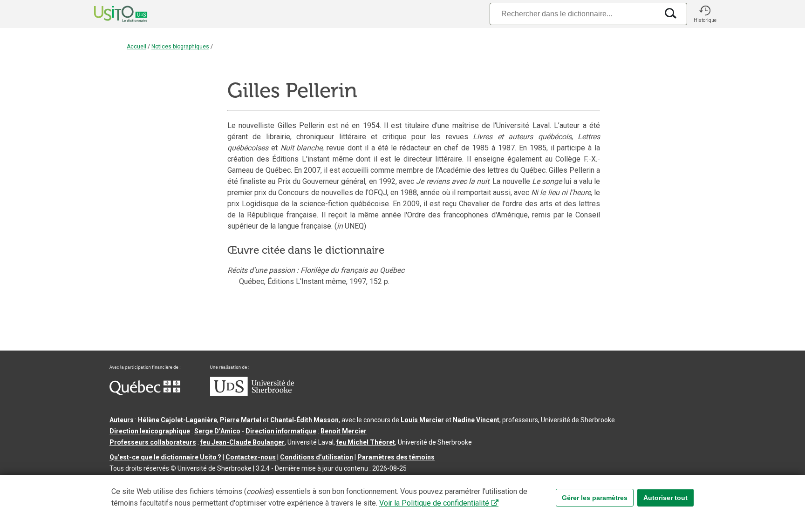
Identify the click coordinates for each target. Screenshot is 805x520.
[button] (705, 14)
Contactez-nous (250, 457)
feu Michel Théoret (365, 442)
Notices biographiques (180, 46)
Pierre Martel (240, 420)
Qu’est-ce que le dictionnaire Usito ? (165, 457)
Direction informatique (281, 431)
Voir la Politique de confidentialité (434, 503)
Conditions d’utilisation (316, 457)
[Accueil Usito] (110, 14)
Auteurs (121, 420)
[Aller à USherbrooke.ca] (252, 394)
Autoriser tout (665, 497)
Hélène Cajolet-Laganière (177, 420)
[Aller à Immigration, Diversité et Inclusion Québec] (144, 393)
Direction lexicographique (149, 431)
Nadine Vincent (476, 420)
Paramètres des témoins (396, 457)
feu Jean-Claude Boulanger (242, 442)
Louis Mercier (422, 420)
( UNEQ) (350, 226)
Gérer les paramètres (595, 497)
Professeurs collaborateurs (152, 442)
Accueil (136, 46)
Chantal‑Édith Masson (304, 420)
